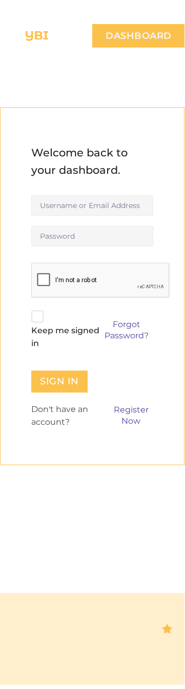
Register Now (131, 415)
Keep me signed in (65, 337)
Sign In (59, 381)
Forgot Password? (127, 329)
